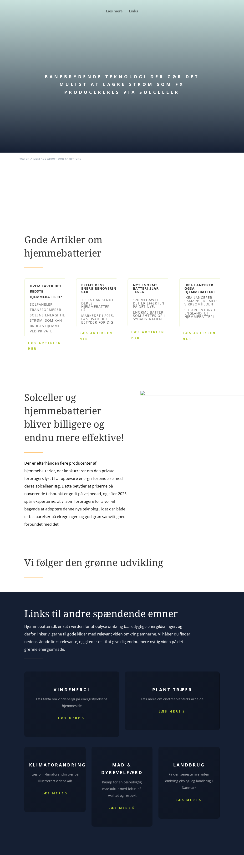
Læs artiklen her (44, 346)
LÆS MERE (69, 718)
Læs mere (114, 11)
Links (133, 11)
